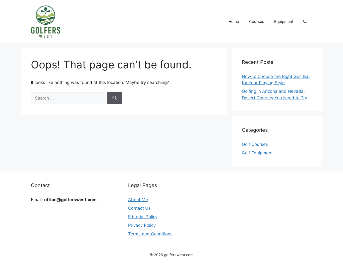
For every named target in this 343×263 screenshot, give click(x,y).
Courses (256, 21)
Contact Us (139, 208)
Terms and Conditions (150, 233)
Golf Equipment (257, 152)
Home (233, 21)
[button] (305, 21)
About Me (138, 199)
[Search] (114, 98)
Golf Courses (255, 144)
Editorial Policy (142, 216)
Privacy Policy (142, 225)
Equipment (283, 21)
